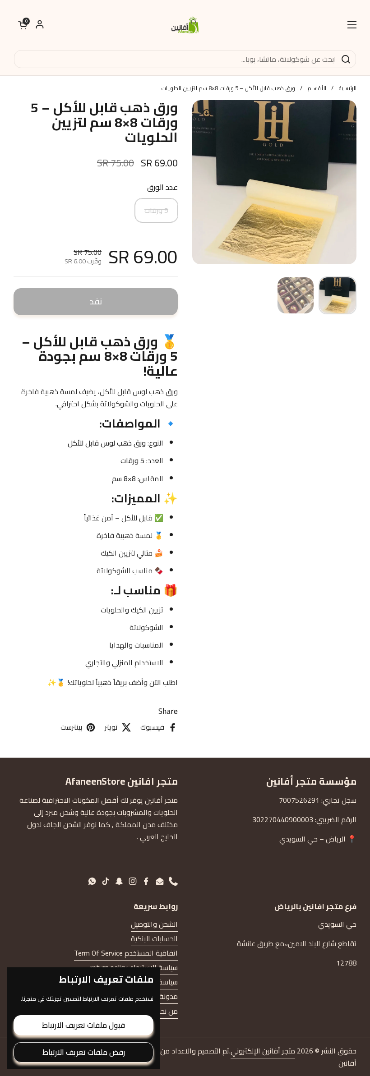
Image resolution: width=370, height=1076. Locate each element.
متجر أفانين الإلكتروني (263, 1051)
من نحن (167, 1011)
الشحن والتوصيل (154, 924)
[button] (23, 25)
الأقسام (316, 88)
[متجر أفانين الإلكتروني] (185, 25)
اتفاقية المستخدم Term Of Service (126, 953)
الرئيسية (347, 88)
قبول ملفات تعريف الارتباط (83, 1025)
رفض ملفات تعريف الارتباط (83, 1052)
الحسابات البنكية (154, 938)
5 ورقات (156, 210)
